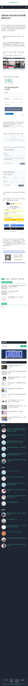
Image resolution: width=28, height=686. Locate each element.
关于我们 (5, 680)
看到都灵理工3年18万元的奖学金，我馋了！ (16, 477)
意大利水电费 (6, 11)
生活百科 (7, 278)
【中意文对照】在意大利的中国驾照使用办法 (17, 395)
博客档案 (17, 681)
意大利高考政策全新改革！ (13, 502)
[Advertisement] (14, 615)
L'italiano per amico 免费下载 (13, 470)
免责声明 (11, 680)
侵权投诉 (11, 681)
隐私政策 (22, 680)
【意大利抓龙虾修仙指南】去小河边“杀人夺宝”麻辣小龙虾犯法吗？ (17, 286)
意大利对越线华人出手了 (12, 519)
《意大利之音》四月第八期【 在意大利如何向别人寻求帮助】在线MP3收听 (16, 454)
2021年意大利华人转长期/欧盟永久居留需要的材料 (17, 372)
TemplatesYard (12, 684)
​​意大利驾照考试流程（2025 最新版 (15, 411)
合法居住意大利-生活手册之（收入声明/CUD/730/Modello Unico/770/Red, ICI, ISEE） (15, 442)
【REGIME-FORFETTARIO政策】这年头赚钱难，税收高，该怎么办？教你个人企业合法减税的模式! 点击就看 (16, 430)
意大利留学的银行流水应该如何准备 (15, 388)
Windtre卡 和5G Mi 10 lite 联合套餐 (14, 531)
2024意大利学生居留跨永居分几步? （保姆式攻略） (17, 418)
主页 (2, 11)
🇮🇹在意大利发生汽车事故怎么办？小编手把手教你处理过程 (17, 377)
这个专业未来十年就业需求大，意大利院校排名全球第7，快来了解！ (16, 526)
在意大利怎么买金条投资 (13, 291)
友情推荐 (17, 680)
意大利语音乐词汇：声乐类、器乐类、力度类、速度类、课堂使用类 (17, 406)
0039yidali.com (14, 2)
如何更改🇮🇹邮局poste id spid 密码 (15, 297)
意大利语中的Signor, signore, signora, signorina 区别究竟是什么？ (16, 400)
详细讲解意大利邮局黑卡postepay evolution (15, 366)
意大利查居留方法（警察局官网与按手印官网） (17, 383)
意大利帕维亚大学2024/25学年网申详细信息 (16, 538)
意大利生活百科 (14, 278)
